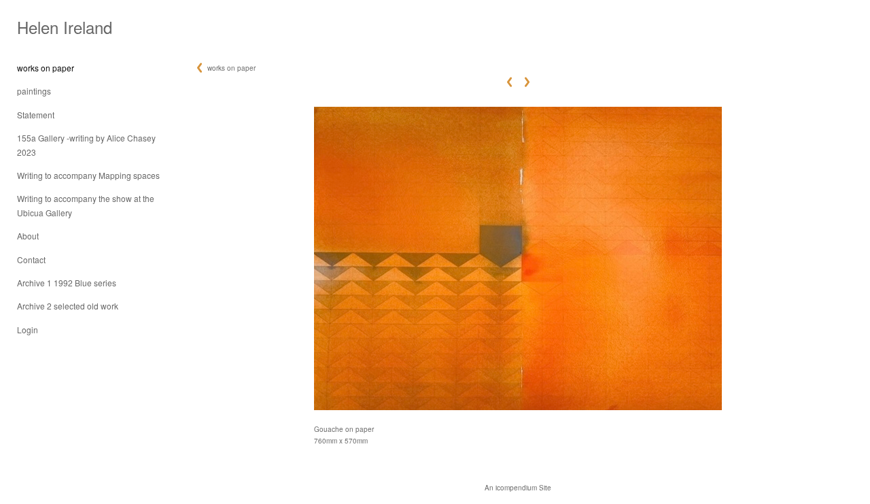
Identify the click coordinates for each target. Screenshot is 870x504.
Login (27, 329)
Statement (35, 114)
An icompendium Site (518, 487)
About (28, 235)
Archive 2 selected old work (67, 306)
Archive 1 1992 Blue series (66, 282)
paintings (34, 91)
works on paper (45, 67)
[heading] (51, 27)
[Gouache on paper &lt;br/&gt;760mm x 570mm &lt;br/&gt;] (518, 258)
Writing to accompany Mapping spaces (88, 175)
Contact (31, 259)
